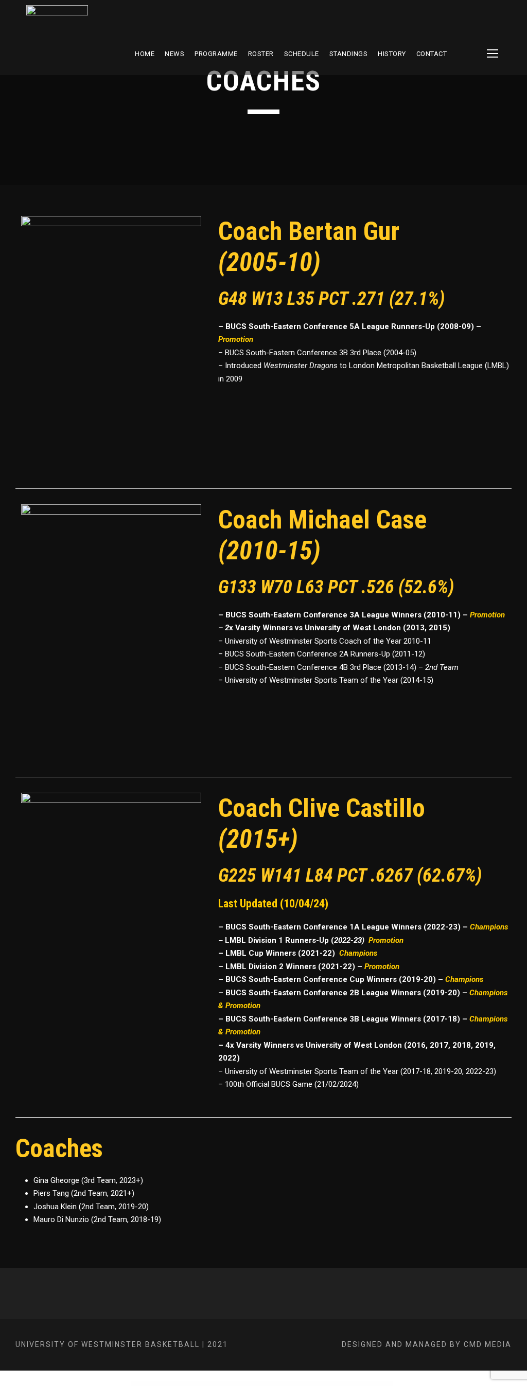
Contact (431, 54)
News (174, 54)
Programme (216, 54)
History (392, 54)
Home (144, 54)
